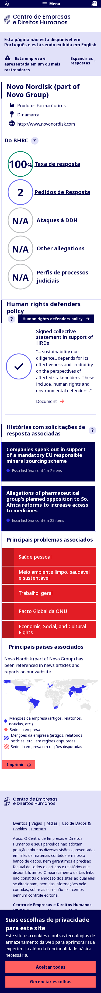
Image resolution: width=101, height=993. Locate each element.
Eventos (20, 823)
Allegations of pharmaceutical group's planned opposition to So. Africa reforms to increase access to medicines (47, 502)
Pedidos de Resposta (62, 192)
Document (46, 401)
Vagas (37, 823)
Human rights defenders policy (53, 318)
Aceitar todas (50, 967)
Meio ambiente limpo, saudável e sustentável (54, 575)
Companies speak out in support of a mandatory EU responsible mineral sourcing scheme (46, 455)
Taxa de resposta (57, 164)
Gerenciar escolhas (50, 982)
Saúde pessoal (35, 556)
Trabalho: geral (36, 593)
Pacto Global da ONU (43, 611)
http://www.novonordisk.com (46, 124)
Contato (38, 828)
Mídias (52, 823)
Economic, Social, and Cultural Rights (52, 629)
